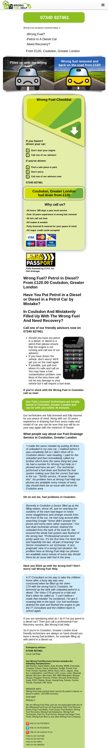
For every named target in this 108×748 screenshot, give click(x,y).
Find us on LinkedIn (35, 745)
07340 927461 (54, 17)
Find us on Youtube (35, 736)
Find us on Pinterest (39, 723)
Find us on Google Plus (40, 732)
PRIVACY (30, 700)
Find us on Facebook (39, 728)
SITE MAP (31, 697)
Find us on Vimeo (34, 742)
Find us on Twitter (35, 739)
